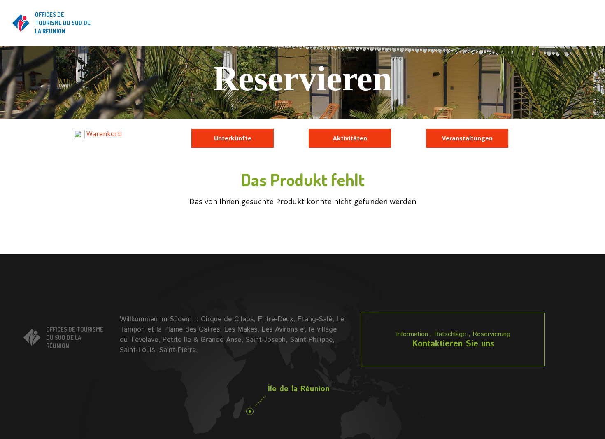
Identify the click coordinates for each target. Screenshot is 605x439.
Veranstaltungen (467, 138)
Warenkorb (103, 133)
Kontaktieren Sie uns (453, 344)
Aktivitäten (350, 138)
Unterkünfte (232, 138)
